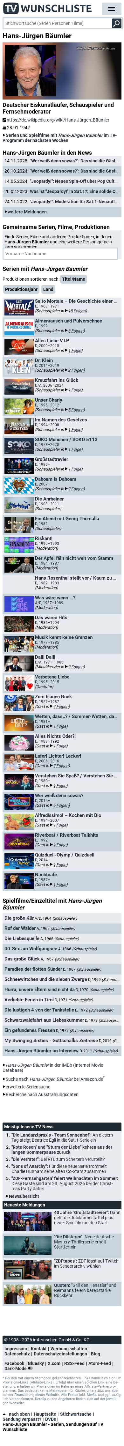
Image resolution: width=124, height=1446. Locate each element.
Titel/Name (73, 279)
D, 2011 (98, 1051)
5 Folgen (75, 409)
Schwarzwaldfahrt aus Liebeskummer (44, 1020)
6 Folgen (75, 330)
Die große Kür (19, 918)
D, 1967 (82, 969)
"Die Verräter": (58, 1159)
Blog (95, 1353)
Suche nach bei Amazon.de (54, 1079)
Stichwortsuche (76, 1414)
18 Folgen (77, 310)
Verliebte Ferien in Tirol (29, 1000)
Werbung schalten (69, 1348)
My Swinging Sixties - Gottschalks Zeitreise (51, 1040)
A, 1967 (60, 959)
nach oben (19, 1414)
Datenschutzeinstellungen (60, 1353)
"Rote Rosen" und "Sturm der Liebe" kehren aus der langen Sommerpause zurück (61, 1150)
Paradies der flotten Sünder (33, 969)
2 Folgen (75, 370)
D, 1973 (104, 1020)
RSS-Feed (74, 1363)
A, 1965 (56, 928)
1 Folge (74, 350)
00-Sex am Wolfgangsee (30, 949)
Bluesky (36, 1363)
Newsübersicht (24, 1196)
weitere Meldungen (27, 211)
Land (48, 289)
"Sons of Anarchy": (59, 1169)
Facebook (14, 1363)
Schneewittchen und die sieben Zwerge (45, 979)
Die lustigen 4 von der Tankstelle (39, 1010)
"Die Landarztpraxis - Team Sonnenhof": (62, 1137)
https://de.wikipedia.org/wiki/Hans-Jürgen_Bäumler (58, 119)
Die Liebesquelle (21, 938)
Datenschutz (17, 1353)
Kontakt (39, 1348)
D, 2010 (111, 1041)
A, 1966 (59, 939)
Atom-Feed (99, 1363)
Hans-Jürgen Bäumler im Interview (41, 1051)
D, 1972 (94, 1010)
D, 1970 (95, 990)
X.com (54, 1363)
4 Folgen (60, 706)
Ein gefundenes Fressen (29, 1030)
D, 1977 (75, 1030)
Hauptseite (45, 1414)
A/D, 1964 (56, 918)
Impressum (15, 1348)
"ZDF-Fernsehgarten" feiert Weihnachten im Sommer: (64, 1183)
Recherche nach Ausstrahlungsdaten (42, 1094)
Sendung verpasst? (22, 1419)
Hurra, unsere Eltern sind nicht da (39, 989)
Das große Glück (22, 959)
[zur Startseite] (47, 6)
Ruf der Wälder (20, 928)
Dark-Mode (16, 1368)
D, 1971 (74, 1000)
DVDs (50, 1419)
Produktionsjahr (21, 289)
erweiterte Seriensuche (28, 1086)
